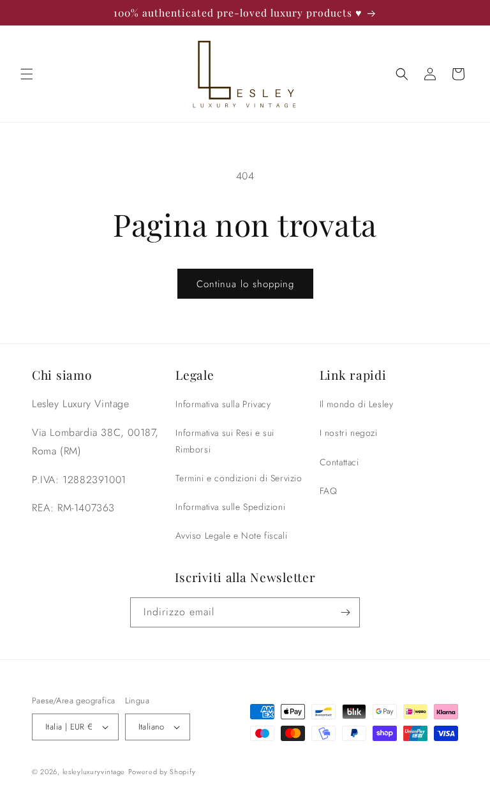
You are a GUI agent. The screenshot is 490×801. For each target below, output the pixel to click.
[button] (27, 74)
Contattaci (339, 462)
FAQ (329, 490)
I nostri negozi (349, 432)
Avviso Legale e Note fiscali (231, 535)
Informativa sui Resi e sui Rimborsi (224, 440)
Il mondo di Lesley (357, 404)
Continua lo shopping (245, 284)
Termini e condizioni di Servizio (238, 478)
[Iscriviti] (345, 612)
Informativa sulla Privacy (223, 404)
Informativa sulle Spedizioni (230, 506)
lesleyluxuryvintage (94, 772)
